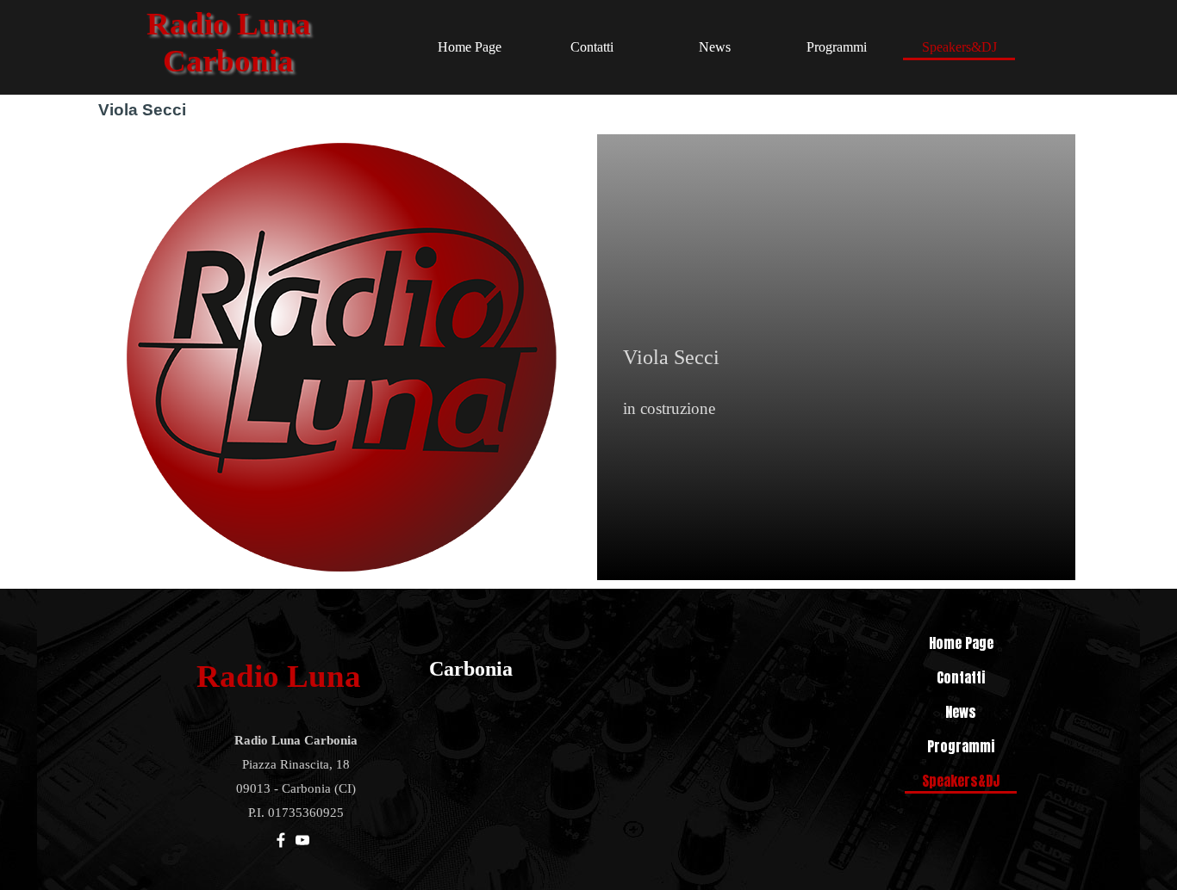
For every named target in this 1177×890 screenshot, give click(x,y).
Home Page (469, 47)
